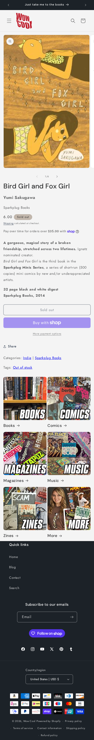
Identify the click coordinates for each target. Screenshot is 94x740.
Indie (27, 357)
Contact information (49, 728)
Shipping (8, 223)
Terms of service (23, 728)
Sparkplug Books (48, 357)
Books (9, 425)
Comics (54, 425)
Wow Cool (29, 721)
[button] (9, 21)
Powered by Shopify (49, 721)
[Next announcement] (86, 5)
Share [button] (12, 346)
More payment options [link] (47, 334)
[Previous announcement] (8, 5)
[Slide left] (37, 177)
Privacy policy (73, 721)
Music (53, 480)
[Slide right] (57, 177)
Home (13, 557)
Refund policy (49, 735)
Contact (14, 577)
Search (14, 588)
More (52, 535)
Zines (8, 535)
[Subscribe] (72, 617)
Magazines (13, 480)
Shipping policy (75, 728)
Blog (12, 567)
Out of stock (22, 367)
